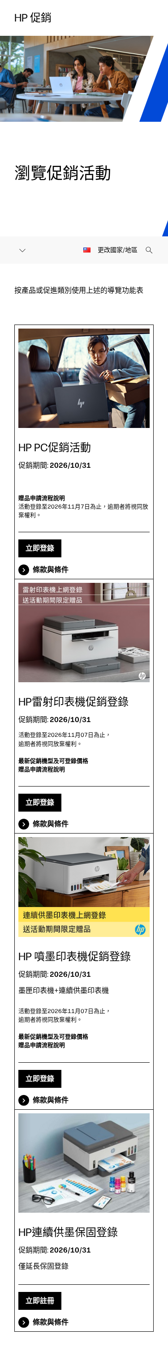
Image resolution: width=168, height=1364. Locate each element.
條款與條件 (51, 569)
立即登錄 (40, 548)
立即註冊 (40, 1300)
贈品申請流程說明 (41, 498)
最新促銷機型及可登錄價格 (53, 760)
